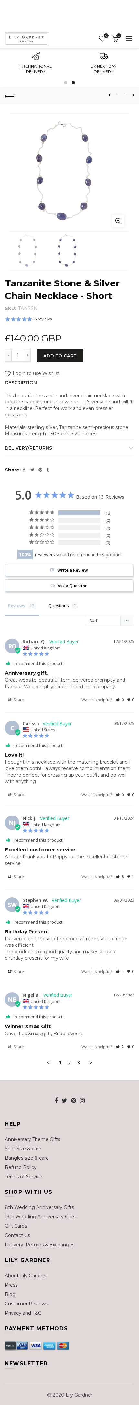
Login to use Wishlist (35, 373)
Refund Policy (21, 1167)
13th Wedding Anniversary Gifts (40, 1217)
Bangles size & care (27, 1158)
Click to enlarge (118, 221)
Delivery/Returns (28, 448)
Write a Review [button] (72, 570)
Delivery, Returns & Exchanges (39, 1245)
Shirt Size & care (23, 1149)
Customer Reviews (26, 1304)
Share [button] (18, 700)
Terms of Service (23, 1177)
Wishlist (106, 36)
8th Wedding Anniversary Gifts (39, 1207)
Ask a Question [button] (73, 586)
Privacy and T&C (23, 1313)
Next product (129, 95)
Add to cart (60, 355)
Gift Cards (16, 1226)
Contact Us (17, 1235)
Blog (10, 1294)
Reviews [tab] (16, 606)
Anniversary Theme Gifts (32, 1139)
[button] (119, 700)
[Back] (10, 95)
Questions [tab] (58, 606)
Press (11, 1285)
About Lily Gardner (26, 1276)
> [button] (90, 1062)
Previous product (113, 95)
